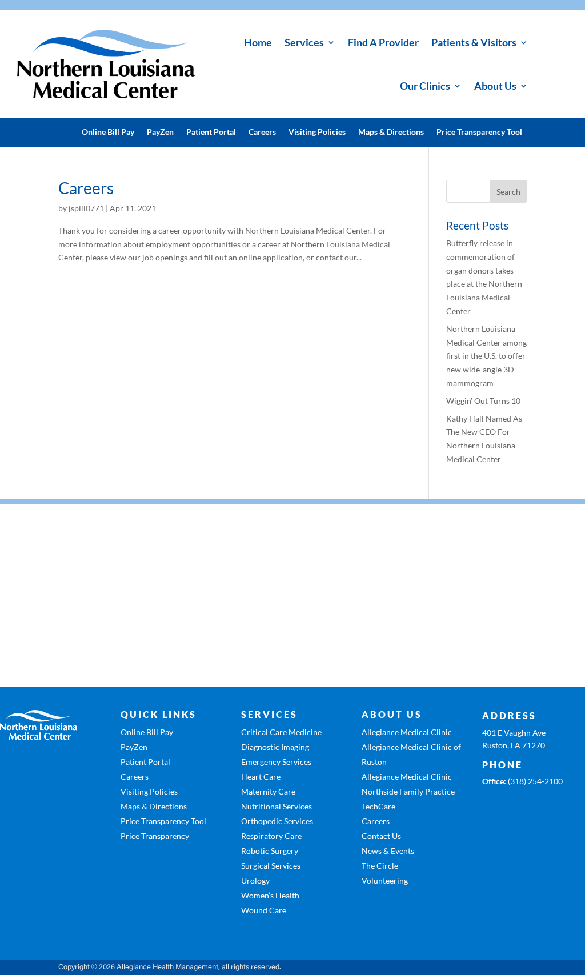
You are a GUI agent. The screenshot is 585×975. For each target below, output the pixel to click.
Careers (262, 132)
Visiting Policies (317, 132)
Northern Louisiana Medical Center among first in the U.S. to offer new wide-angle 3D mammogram (486, 356)
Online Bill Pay (108, 132)
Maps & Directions (391, 132)
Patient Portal (211, 132)
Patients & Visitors (473, 42)
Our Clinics (425, 85)
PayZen (160, 132)
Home (258, 42)
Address (509, 715)
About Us (495, 85)
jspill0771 (86, 208)
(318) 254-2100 (535, 781)
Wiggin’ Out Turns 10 (483, 401)
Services (304, 42)
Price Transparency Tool (479, 132)
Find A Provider (383, 42)
